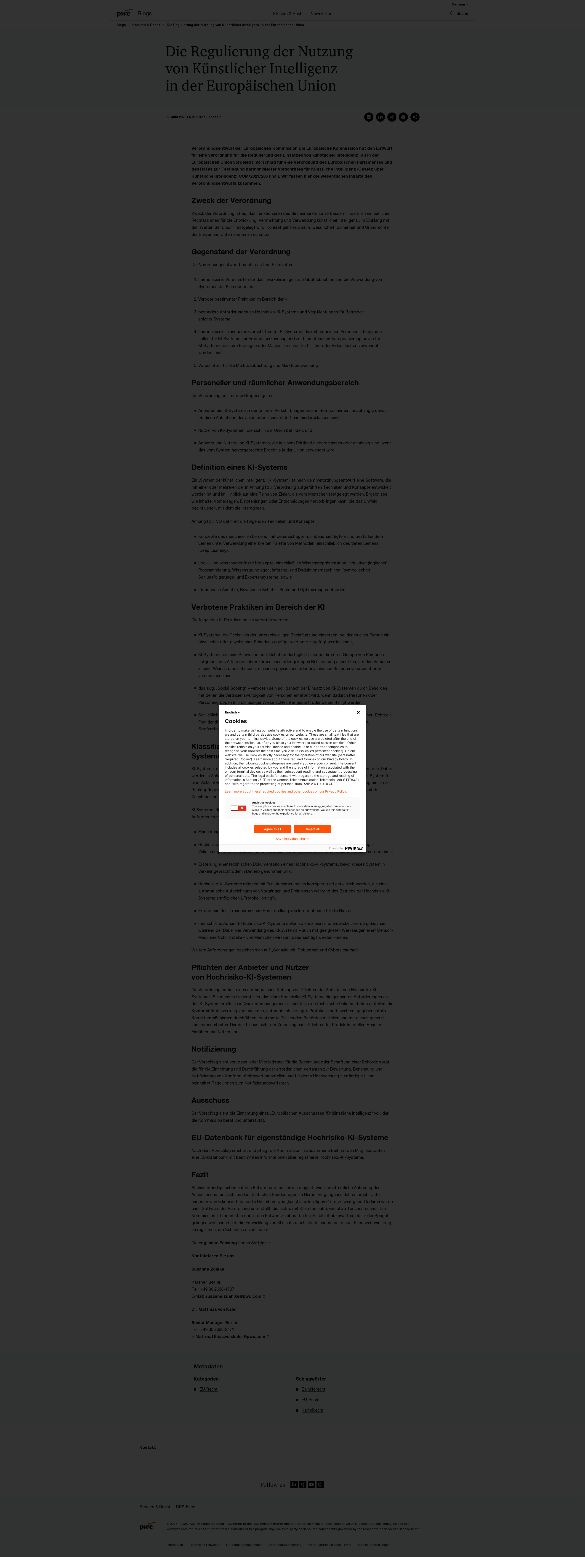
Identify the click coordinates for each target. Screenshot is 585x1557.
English (231, 712)
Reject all (312, 829)
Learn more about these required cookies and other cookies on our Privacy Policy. (286, 791)
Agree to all (272, 829)
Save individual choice (292, 839)
